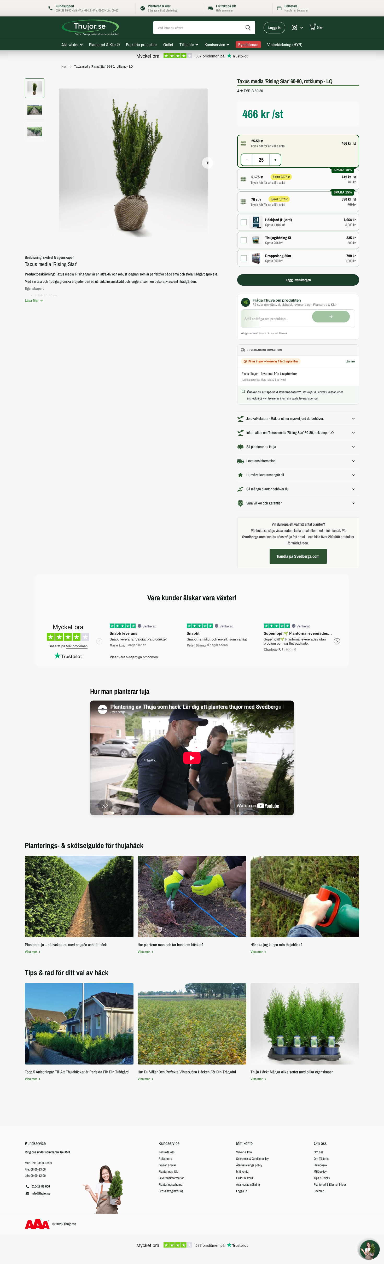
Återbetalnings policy (249, 1165)
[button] (207, 162)
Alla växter (70, 45)
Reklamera (165, 1158)
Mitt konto (244, 1143)
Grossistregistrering (171, 1191)
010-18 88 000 (41, 1186)
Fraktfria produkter (141, 45)
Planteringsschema (170, 1184)
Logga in (274, 27)
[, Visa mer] (297, 27)
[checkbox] (298, 222)
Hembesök (320, 1165)
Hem (64, 66)
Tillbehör (186, 45)
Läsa (32, 300)
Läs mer (350, 361)
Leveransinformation (171, 1178)
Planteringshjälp (168, 1171)
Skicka (248, 27)
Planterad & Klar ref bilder (330, 1184)
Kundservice (215, 45)
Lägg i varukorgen (298, 280)
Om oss (320, 1143)
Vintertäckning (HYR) (284, 45)
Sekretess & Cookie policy (252, 1158)
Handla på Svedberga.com (298, 556)
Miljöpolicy (320, 1171)
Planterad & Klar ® (104, 45)
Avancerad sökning (248, 1184)
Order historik (244, 1178)
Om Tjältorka (321, 1158)
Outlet (168, 45)
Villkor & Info (244, 1152)
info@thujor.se (41, 1193)
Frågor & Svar (167, 1165)
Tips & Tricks (322, 1178)
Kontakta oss (166, 1152)
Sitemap (319, 1191)
